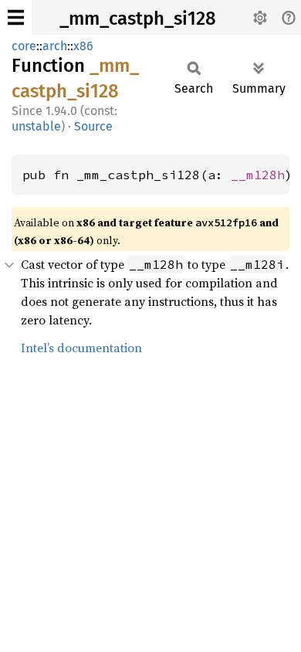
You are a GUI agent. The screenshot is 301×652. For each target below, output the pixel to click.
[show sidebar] (16, 17)
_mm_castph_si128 (137, 18)
